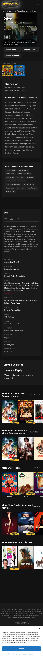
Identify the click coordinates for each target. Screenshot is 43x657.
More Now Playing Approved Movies (17, 506)
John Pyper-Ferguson (13, 184)
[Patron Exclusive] (7, 70)
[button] (40, 628)
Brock (12, 87)
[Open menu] (38, 4)
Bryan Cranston (23, 170)
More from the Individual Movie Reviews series (15, 432)
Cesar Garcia (10, 174)
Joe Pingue (21, 181)
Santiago (26, 22)
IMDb (6, 352)
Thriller (18, 324)
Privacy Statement (28, 654)
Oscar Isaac (10, 188)
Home (4, 11)
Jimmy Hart (30, 177)
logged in (20, 375)
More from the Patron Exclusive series (13, 394)
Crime (6, 324)
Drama (12, 324)
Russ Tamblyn (32, 188)
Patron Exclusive (23, 11)
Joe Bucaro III (10, 181)
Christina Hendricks (24, 174)
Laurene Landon (28, 184)
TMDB (12, 352)
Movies (11, 11)
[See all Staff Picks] (5, 22)
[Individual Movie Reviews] (19, 70)
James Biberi (10, 177)
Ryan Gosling (10, 191)
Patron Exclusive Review (16, 97)
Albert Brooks (10, 170)
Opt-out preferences (14, 654)
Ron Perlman (21, 188)
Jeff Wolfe (20, 177)
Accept (21, 649)
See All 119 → (35, 395)
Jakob (18, 87)
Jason (20, 22)
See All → (36, 468)
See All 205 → (35, 432)
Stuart (23, 87)
